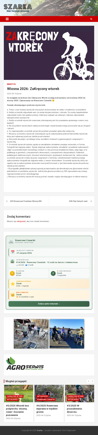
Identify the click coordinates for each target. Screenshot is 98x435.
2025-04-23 (10, 418)
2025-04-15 (71, 415)
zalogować (21, 221)
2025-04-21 (41, 415)
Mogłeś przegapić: (16, 381)
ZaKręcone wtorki (15, 396)
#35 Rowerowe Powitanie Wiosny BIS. (26, 201)
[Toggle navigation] (7, 19)
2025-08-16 (11, 94)
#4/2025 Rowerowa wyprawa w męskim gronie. (47, 408)
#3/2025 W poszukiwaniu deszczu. (74, 408)
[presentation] (88, 381)
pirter (19, 94)
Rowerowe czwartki (46, 399)
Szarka (39, 430)
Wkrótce (11, 84)
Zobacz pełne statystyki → (49, 304)
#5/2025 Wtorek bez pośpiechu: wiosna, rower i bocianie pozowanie (17, 410)
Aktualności (12, 399)
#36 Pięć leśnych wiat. (78, 201)
